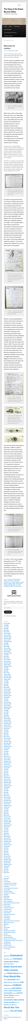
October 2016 (7, 784)
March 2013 (6, 854)
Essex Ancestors (8, 899)
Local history (10, 580)
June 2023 (6, 669)
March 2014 (6, 835)
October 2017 (7, 764)
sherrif (19, 585)
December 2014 (7, 820)
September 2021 (8, 695)
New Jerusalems (7, 29)
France (6, 979)
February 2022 (7, 689)
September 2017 (8, 766)
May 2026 (6, 628)
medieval (17, 984)
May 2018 (6, 753)
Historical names (8, 911)
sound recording (9, 1002)
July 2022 (6, 681)
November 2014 (7, 822)
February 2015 (7, 817)
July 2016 (6, 789)
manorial (18, 982)
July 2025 (6, 643)
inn (7, 583)
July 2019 (6, 730)
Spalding (6, 1004)
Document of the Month (9, 893)
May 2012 (6, 871)
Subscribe (8, 612)
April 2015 (6, 813)
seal (18, 995)
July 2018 (6, 749)
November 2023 (7, 663)
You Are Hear (16, 26)
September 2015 (8, 805)
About (10, 26)
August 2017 (7, 767)
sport (9, 586)
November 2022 (7, 677)
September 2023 (8, 666)
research (19, 993)
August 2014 (7, 826)
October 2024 (7, 651)
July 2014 (6, 828)
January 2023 (7, 674)
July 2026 (6, 625)
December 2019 (7, 722)
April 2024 (6, 656)
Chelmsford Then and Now (10, 883)
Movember (6, 924)
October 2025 (7, 640)
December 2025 (7, 636)
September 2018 (8, 746)
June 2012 (6, 869)
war (13, 1004)
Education (6, 894)
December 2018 (7, 741)
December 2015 (7, 800)
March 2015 (6, 815)
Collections (15, 579)
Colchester (17, 958)
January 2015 (7, 818)
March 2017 (6, 776)
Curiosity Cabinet (8, 891)
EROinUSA (6, 898)
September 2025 (8, 641)
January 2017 (7, 779)
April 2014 (6, 833)
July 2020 (6, 710)
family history (13, 973)
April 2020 (6, 715)
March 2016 (6, 795)
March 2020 (6, 717)
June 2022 (6, 682)
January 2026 (7, 635)
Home (5, 26)
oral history (17, 988)
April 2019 (6, 735)
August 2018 (7, 748)
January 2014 (7, 838)
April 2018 (6, 754)
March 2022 (6, 687)
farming (21, 973)
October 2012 (7, 862)
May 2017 (6, 772)
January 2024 (7, 661)
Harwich (18, 979)
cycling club (17, 582)
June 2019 (6, 731)
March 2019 (6, 736)
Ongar (13, 583)
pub (14, 585)
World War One (11, 1007)
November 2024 (7, 650)
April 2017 (6, 774)
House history (7, 912)
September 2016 (8, 785)
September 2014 (8, 825)
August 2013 (7, 846)
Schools (6, 934)
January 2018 (7, 759)
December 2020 (7, 704)
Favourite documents (9, 907)
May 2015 (6, 812)
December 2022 (7, 676)
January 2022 (7, 690)
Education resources (8, 35)
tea (14, 586)
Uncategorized (7, 943)
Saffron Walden (9, 995)
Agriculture (6, 878)
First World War (7, 909)
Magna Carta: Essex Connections (12, 921)
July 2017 (6, 769)
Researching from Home (9, 932)
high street (7, 982)
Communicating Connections (10, 32)
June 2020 (6, 712)
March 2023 (6, 672)
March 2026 (6, 631)
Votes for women (8, 945)
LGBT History (7, 917)
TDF (12, 586)
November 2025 (7, 638)
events (5, 973)
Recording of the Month (9, 930)
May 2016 (6, 792)
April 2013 (6, 853)
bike (18, 580)
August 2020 (7, 708)
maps (6, 985)
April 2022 (6, 686)
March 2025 (6, 646)
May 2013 (6, 851)
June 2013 (6, 849)
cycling (13, 582)
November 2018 (7, 743)
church (11, 959)
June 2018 (6, 751)
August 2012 (7, 866)
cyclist (22, 582)
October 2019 (7, 725)
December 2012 (7, 859)
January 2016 (7, 799)
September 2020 (8, 707)
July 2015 (6, 808)
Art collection (7, 881)
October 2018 (7, 745)
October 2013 (7, 843)
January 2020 (7, 720)
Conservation (7, 889)
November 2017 (7, 763)
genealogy (11, 979)
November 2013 (7, 841)
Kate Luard (13, 982)
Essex (5, 583)
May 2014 (6, 831)
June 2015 (6, 810)
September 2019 (8, 727)
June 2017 (6, 771)
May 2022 (6, 684)
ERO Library (7, 896)
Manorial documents (9, 922)
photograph (10, 585)
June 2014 (6, 830)
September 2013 (8, 844)
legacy (10, 583)
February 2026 (7, 633)
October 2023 (7, 664)
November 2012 (7, 861)
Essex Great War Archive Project (11, 903)
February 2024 (7, 659)
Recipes (6, 929)
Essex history (7, 904)
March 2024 (6, 658)
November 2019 (7, 723)
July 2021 (6, 699)
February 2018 (7, 758)
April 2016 (6, 794)
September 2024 (8, 653)
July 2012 (6, 867)
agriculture (7, 956)
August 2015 (7, 807)
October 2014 (7, 823)
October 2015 (7, 803)
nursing (9, 988)
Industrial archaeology (9, 914)
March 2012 (6, 872)
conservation (8, 961)
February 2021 (7, 702)
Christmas (6, 959)
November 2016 (7, 782)
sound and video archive (14, 999)
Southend (6, 586)
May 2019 (6, 733)
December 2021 (7, 692)
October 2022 (7, 679)
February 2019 (7, 738)
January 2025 (7, 648)
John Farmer (7, 916)
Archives (10, 579)
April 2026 (6, 630)
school (15, 995)
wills (15, 1004)
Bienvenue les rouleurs (9, 47)
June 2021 (6, 700)
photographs (7, 927)
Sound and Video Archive (10, 939)
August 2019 (7, 728)
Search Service (7, 935)
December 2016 (7, 781)
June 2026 (6, 627)
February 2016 (7, 797)
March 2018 (6, 756)
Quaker (14, 993)
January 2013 (7, 858)
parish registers (9, 990)
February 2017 (7, 777)
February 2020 (7, 718)
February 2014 (7, 836)
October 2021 (7, 694)
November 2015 (7, 802)
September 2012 (8, 864)
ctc (10, 582)
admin (16, 50)
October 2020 (7, 705)
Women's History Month (9, 947)
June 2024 (6, 654)
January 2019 (7, 740)
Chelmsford (6, 582)
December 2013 (7, 839)
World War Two (7, 1011)
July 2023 (6, 668)
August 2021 (7, 697)
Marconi (10, 985)
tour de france (18, 586)
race (16, 585)
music (5, 988)
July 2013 (6, 848)
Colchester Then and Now (10, 885)
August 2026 (7, 623)
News (5, 925)
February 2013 (7, 856)
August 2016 (7, 787)
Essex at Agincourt (8, 901)
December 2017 (7, 761)
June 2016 (6, 790)
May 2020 (6, 713)
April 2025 (6, 645)
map (22, 982)
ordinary (17, 583)
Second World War (8, 937)
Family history (7, 906)
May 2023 (6, 671)
